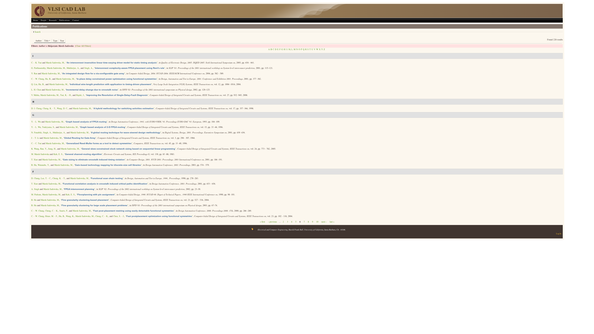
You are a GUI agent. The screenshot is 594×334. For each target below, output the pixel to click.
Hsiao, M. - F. (51, 216)
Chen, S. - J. (118, 216)
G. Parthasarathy (38, 67)
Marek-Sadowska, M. (55, 62)
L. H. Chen (36, 89)
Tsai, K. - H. (65, 95)
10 (317, 221)
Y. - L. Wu (36, 121)
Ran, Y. (43, 148)
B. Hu (34, 164)
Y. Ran (34, 73)
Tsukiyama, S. (48, 127)
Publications (64, 20)
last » (332, 221)
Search (38, 31)
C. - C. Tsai (36, 143)
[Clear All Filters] (83, 45)
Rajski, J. (80, 95)
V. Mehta (35, 95)
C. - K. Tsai (36, 62)
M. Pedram (36, 194)
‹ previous (272, 221)
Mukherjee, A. (73, 67)
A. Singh (35, 189)
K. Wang (35, 148)
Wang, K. (70, 216)
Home (35, 20)
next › (324, 221)
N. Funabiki (36, 132)
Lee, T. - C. (46, 178)
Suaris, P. (63, 210)
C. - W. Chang (37, 78)
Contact (75, 20)
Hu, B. (48, 78)
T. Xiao (34, 159)
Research (53, 20)
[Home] (39, 15)
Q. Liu (34, 84)
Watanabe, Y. (43, 164)
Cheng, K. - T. (49, 108)
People (43, 20)
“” (112, 62)
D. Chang (35, 178)
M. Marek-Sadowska (40, 154)
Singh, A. (88, 67)
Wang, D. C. (62, 108)
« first (262, 221)
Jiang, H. (52, 148)
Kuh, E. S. (58, 154)
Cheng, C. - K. (51, 210)
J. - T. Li (35, 137)
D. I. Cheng (36, 108)
